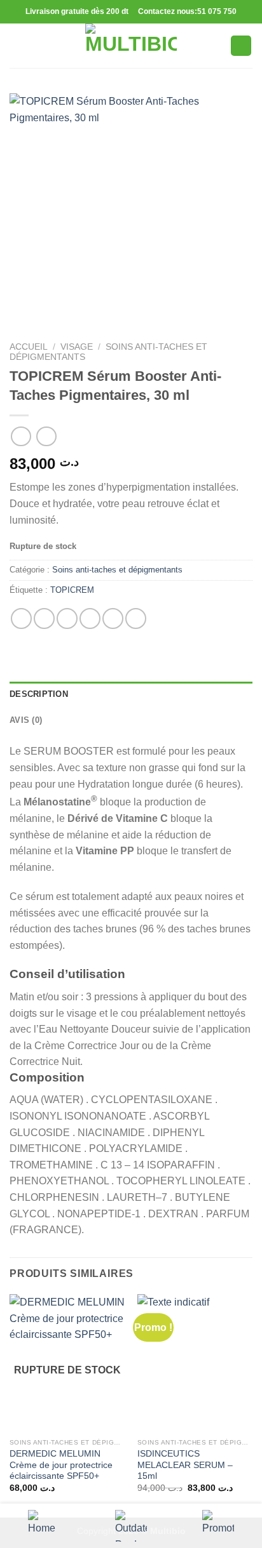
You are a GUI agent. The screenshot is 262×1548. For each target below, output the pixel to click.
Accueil (29, 347)
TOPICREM (72, 590)
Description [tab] (39, 694)
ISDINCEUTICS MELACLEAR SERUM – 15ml (185, 1465)
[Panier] (241, 46)
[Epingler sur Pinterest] (112, 618)
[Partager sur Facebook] (44, 618)
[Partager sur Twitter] (67, 618)
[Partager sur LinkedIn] (135, 618)
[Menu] (17, 45)
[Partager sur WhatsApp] (21, 618)
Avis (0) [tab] (26, 720)
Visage (76, 347)
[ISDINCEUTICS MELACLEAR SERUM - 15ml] (194, 1363)
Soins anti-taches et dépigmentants (117, 569)
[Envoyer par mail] (89, 618)
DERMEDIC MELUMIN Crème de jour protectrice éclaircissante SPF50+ (61, 1465)
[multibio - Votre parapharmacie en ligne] (131, 45)
